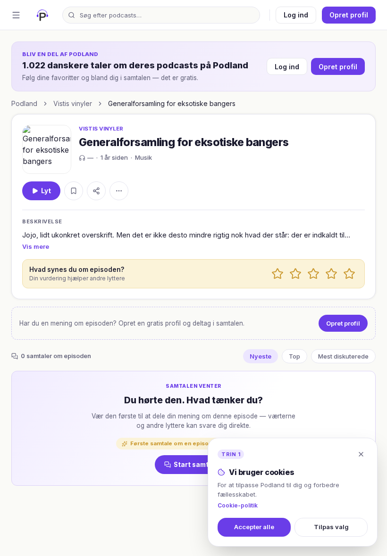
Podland (24, 103)
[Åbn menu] (16, 15)
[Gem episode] (73, 190)
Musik (143, 157)
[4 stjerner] (331, 273)
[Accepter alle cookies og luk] (361, 454)
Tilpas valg (331, 527)
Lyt (46, 191)
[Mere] (118, 190)
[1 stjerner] (277, 273)
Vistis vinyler (72, 103)
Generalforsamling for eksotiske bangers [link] (172, 103)
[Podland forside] (42, 15)
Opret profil (348, 15)
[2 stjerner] (295, 273)
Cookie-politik (238, 505)
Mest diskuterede (343, 356)
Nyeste (260, 356)
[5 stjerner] (349, 273)
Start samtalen (198, 464)
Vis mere (35, 246)
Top (294, 356)
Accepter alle (254, 527)
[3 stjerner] (313, 273)
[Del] (96, 190)
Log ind (296, 15)
